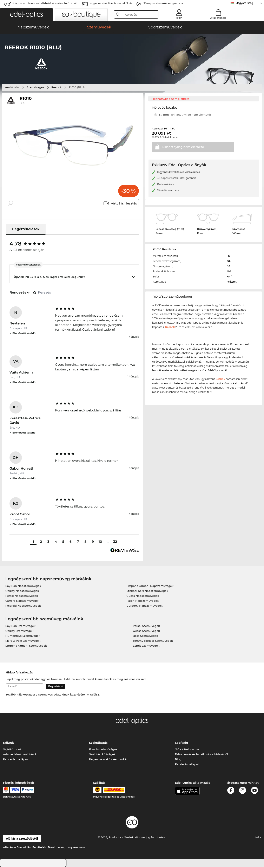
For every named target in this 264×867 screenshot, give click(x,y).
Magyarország (244, 3)
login (179, 17)
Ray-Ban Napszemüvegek (23, 585)
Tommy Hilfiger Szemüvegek (153, 640)
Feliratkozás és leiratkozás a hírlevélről (201, 754)
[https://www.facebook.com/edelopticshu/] (230, 791)
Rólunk (8, 743)
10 (100, 542)
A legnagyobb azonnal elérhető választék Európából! (44, 3)
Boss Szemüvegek (145, 635)
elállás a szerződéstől (22, 838)
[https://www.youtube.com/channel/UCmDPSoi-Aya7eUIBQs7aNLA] (254, 791)
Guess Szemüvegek (146, 630)
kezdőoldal (12, 87)
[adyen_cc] (6, 790)
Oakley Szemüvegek (19, 630)
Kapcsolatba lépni (15, 759)
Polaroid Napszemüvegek (23, 605)
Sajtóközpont (12, 749)
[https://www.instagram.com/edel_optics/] (242, 791)
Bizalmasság (57, 847)
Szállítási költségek (102, 754)
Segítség (181, 743)
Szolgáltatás (98, 743)
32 (115, 542)
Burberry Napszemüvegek (144, 605)
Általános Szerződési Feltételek (24, 847)
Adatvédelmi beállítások (20, 754)
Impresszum (76, 847)
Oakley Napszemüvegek (22, 590)
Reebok (56, 87)
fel (257, 837)
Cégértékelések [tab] (26, 229)
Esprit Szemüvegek (146, 645)
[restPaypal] (27, 790)
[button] (26, 14)
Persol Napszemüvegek (21, 595)
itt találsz (92, 694)
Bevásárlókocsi (218, 17)
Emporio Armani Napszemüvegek (149, 585)
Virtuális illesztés (124, 203)
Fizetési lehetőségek (103, 749)
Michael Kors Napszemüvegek (147, 590)
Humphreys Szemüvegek (22, 635)
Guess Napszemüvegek (142, 595)
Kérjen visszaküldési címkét (108, 759)
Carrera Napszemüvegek (22, 600)
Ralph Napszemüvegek (142, 600)
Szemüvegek (35, 87)
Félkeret (231, 281)
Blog (178, 759)
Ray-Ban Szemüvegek (20, 625)
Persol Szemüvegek (146, 625)
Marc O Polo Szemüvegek (22, 640)
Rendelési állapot (187, 764)
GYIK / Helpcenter (187, 749)
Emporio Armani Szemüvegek (26, 645)
